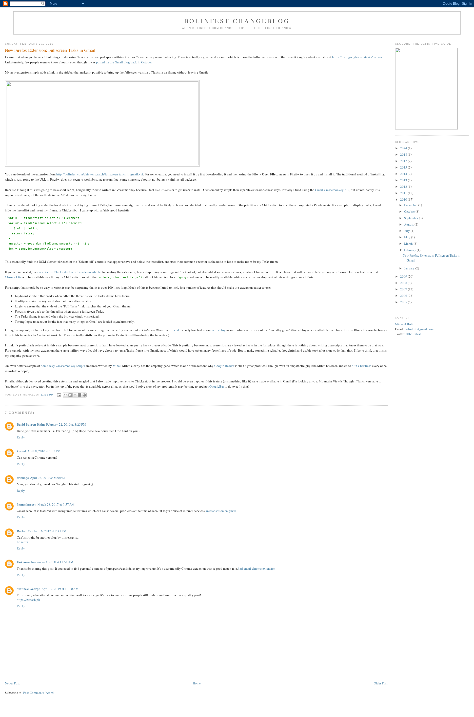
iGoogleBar (216, 386)
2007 (404, 289)
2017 (404, 161)
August (409, 224)
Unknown (23, 562)
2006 (404, 295)
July (407, 230)
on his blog (218, 330)
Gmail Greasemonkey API (332, 190)
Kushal (174, 330)
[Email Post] (58, 395)
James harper (26, 504)
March (409, 243)
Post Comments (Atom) (38, 692)
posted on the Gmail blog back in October (124, 62)
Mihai (117, 365)
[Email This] (65, 395)
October (409, 211)
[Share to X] (74, 395)
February (410, 250)
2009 (404, 276)
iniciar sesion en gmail (221, 511)
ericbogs (23, 477)
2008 (404, 283)
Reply (21, 437)
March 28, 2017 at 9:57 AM (56, 504)
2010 (404, 199)
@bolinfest (413, 334)
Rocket (21, 530)
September (411, 218)
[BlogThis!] (70, 395)
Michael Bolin (405, 324)
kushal (21, 451)
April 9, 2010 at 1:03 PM (43, 451)
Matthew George (28, 588)
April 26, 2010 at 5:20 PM (47, 477)
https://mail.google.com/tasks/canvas (357, 57)
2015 (404, 167)
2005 (404, 302)
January (409, 268)
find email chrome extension (257, 568)
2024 (404, 148)
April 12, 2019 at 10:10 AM (60, 588)
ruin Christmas (361, 365)
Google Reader (224, 365)
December (411, 205)
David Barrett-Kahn (31, 424)
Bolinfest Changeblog (237, 21)
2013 (404, 180)
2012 (404, 186)
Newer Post (12, 683)
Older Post (381, 683)
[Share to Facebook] (79, 395)
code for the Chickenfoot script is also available (69, 272)
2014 (404, 173)
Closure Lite (13, 277)
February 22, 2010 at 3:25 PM (66, 424)
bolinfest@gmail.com (419, 329)
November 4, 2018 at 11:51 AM (52, 562)
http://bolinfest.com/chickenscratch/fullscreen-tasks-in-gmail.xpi (99, 174)
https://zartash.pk (28, 599)
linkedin (22, 542)
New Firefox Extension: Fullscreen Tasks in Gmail (50, 50)
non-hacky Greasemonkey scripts (63, 365)
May (407, 237)
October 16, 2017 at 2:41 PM (47, 531)
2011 (404, 193)
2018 (404, 154)
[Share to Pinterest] (84, 395)
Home (197, 683)
